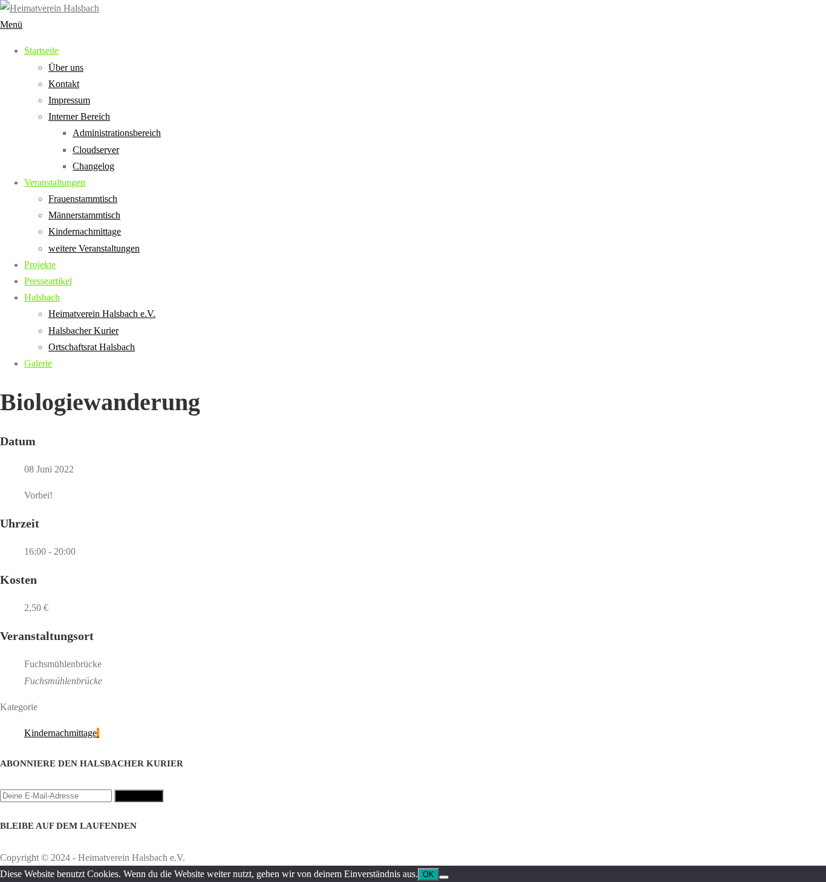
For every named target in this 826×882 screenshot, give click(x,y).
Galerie (38, 363)
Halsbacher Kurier (83, 330)
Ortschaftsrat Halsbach (91, 347)
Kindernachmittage (84, 231)
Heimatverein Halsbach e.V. (101, 314)
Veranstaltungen (54, 182)
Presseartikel (48, 281)
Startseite (41, 50)
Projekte (40, 265)
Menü (11, 24)
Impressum (69, 100)
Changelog (93, 166)
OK (428, 874)
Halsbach (42, 297)
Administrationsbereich (117, 133)
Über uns (65, 67)
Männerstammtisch (84, 215)
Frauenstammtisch (82, 199)
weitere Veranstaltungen (94, 248)
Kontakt (63, 84)
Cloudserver (96, 150)
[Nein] (444, 877)
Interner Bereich (79, 116)
